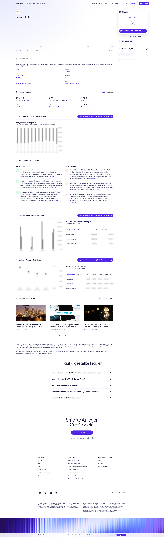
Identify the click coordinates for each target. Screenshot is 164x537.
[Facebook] (40, 493)
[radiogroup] (27, 50)
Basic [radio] (103, 92)
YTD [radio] (27, 50)
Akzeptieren (121, 535)
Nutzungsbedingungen (74, 463)
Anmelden (134, 3)
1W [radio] (20, 50)
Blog (39, 463)
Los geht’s (82, 432)
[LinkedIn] (51, 493)
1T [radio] (17, 50)
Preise (106, 3)
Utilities (67, 71)
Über (111, 3)
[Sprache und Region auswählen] (123, 3)
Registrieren (144, 3)
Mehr (116, 3)
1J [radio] (30, 50)
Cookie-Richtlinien (73, 476)
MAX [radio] (37, 50)
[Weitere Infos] (147, 48)
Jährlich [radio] (79, 230)
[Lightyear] (19, 3)
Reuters (51, 176)
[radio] (109, 50)
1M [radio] (23, 50)
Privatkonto (31, 3)
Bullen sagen (20, 166)
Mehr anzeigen (63, 336)
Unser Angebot (96, 3)
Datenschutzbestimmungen (76, 473)
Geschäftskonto (41, 3)
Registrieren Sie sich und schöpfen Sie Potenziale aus (94, 116)
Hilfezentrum (42, 469)
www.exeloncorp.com (72, 83)
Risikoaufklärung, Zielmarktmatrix (77, 466)
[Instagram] (56, 493)
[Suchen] (127, 3)
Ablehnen (112, 535)
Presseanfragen (102, 466)
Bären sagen (70, 166)
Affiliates (100, 463)
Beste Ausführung (73, 469)
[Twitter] (45, 493)
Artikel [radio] (105, 298)
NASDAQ (18, 77)
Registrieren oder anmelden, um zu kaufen (130, 31)
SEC (56, 200)
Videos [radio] (111, 298)
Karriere (100, 460)
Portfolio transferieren (44, 473)
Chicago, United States (23, 83)
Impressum (71, 482)
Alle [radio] (100, 298)
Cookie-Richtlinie (92, 535)
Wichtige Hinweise (73, 460)
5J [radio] (33, 50)
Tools (39, 466)
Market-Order (132, 17)
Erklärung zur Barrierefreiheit (76, 479)
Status (40, 476)
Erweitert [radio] (110, 92)
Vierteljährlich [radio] (71, 230)
